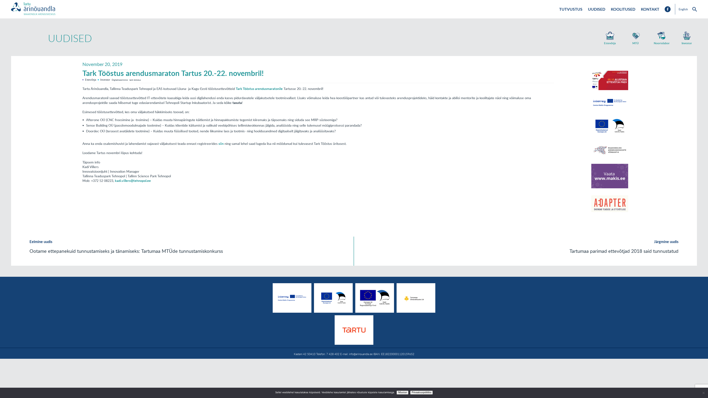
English (683, 9)
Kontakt (650, 9)
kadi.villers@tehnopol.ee (133, 180)
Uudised (596, 9)
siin (221, 143)
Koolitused (623, 9)
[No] (703, 393)
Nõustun (402, 392)
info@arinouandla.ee (361, 354)
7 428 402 (332, 354)
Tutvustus (570, 9)
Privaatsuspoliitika (421, 392)
